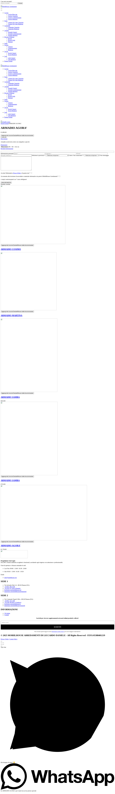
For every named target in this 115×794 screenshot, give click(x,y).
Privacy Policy (5, 639)
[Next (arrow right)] (3, 644)
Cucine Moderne (12, 19)
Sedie (5, 43)
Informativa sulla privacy (58, 631)
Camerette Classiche (13, 27)
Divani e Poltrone (9, 37)
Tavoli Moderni (12, 55)
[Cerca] (1, 8)
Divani (10, 38)
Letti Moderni (12, 59)
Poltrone (10, 42)
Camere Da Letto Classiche (15, 22)
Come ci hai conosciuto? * (76, 155)
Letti (5, 56)
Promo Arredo (8, 61)
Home (2, 123)
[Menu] (1, 5)
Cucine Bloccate (12, 14)
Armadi (6, 30)
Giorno (6, 45)
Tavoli (6, 51)
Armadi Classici (12, 32)
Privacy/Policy (17, 173)
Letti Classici (11, 58)
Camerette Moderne (13, 29)
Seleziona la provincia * (38, 155)
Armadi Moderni (12, 35)
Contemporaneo (12, 48)
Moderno (10, 50)
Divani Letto (11, 40)
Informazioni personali (7, 153)
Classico (10, 46)
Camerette (7, 26)
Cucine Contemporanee (14, 17)
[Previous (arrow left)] (1, 644)
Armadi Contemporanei (14, 34)
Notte (5, 21)
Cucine (6, 13)
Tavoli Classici (12, 53)
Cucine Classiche (13, 16)
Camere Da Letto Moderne (15, 24)
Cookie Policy (13, 639)
